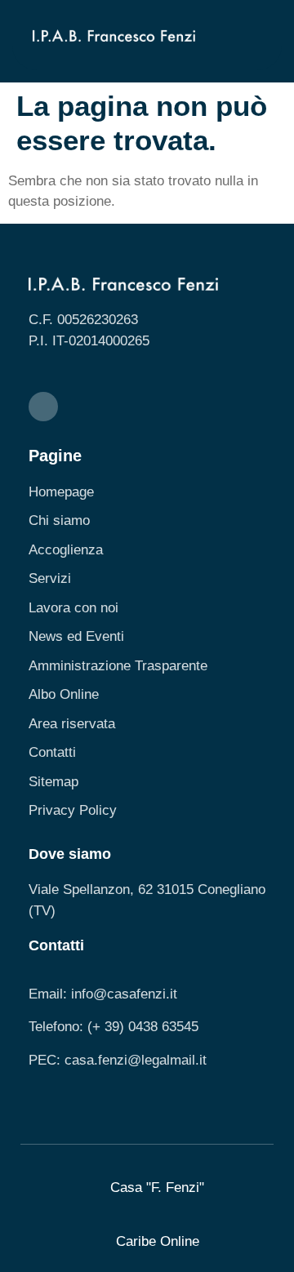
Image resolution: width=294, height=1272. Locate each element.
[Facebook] (43, 406)
